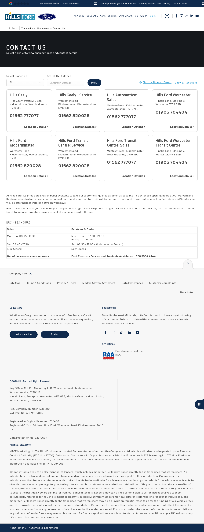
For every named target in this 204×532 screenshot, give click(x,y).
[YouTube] (197, 16)
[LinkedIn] (192, 16)
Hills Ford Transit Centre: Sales (122, 142)
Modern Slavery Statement (98, 282)
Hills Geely (19, 95)
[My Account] (167, 16)
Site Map (15, 282)
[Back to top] (188, 264)
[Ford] (47, 17)
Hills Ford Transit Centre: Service (73, 142)
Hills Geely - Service (75, 95)
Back (14, 28)
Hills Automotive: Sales (122, 97)
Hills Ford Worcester (173, 95)
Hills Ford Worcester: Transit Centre (174, 142)
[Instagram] (181, 16)
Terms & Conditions (39, 282)
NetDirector (17, 527)
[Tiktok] (187, 16)
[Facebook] (176, 16)
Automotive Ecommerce (43, 527)
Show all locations (186, 82)
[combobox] (25, 82)
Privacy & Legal (66, 282)
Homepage (43, 28)
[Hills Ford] (20, 16)
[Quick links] (199, 404)
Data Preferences (132, 282)
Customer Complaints (162, 282)
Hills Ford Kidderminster (22, 142)
